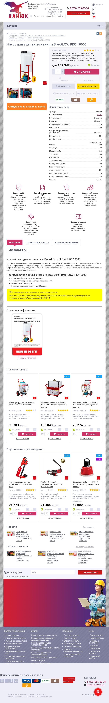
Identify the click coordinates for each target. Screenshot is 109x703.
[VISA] (26, 681)
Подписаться (90, 572)
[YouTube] (2, 681)
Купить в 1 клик (64, 86)
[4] (93, 50)
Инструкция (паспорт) (27, 358)
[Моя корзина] (88, 17)
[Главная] (7, 33)
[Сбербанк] (60, 99)
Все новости (88, 527)
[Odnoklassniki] (11, 681)
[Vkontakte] (16, 681)
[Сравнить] (11, 434)
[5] (96, 50)
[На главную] (16, 9)
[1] (85, 50)
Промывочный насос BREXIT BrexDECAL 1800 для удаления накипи (86, 484)
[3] (90, 50)
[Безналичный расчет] (91, 99)
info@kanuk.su (50, 4)
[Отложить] (15, 434)
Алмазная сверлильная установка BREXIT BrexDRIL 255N (20, 484)
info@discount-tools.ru (95, 685)
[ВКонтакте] (98, 33)
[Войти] (93, 4)
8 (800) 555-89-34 (79, 8)
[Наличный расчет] (75, 99)
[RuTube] (7, 681)
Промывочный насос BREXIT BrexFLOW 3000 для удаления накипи (85, 404)
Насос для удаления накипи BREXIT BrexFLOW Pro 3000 (21, 403)
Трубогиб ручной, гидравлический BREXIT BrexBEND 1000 (51, 484)
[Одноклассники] (100, 33)
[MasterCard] (36, 681)
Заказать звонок (78, 13)
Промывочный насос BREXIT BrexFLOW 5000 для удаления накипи (54, 404)
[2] (88, 50)
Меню (100, 25)
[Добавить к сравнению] (11, 513)
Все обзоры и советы (85, 547)
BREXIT (99, 114)
